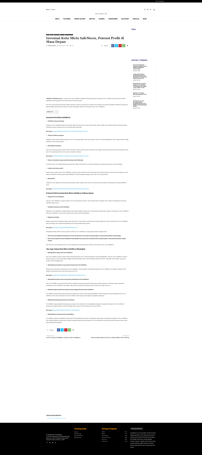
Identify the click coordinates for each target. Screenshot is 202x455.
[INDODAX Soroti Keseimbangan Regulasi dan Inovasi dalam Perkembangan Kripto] (151, 103)
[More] (127, 45)
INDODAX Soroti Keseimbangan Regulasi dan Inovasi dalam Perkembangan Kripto (140, 103)
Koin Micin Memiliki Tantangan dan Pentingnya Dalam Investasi (70, 156)
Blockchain (56, 34)
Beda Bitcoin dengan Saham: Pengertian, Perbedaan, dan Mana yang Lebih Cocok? (140, 85)
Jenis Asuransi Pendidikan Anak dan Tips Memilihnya (63, 337)
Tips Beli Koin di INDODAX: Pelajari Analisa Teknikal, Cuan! (68, 275)
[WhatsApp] (123, 45)
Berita (47, 34)
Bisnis (51, 34)
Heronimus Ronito (52, 45)
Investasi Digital (69, 34)
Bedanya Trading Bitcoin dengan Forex (140, 93)
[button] (154, 10)
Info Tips (62, 34)
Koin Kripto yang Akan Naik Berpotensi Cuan (64, 227)
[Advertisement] (87, 389)
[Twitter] (151, 10)
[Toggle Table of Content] (55, 112)
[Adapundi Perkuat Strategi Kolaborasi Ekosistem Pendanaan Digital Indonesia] (151, 76)
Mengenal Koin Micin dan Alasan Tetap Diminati (65, 310)
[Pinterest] (120, 45)
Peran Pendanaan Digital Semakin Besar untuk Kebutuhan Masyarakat (140, 67)
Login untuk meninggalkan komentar (56, 418)
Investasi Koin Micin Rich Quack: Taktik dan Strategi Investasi (69, 131)
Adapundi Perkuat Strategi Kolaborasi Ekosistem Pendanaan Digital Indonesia (140, 76)
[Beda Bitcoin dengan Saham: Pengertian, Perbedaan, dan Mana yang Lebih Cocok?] (151, 85)
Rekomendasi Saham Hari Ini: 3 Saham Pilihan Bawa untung (110, 337)
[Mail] (53, 443)
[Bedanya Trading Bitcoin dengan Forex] (151, 95)
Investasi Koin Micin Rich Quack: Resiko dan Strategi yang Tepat (70, 189)
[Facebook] (145, 10)
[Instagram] (148, 10)
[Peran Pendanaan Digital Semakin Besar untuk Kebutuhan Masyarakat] (151, 67)
